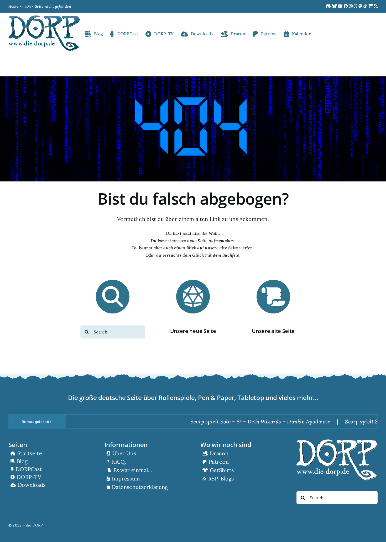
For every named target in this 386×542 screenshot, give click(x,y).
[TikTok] (365, 6)
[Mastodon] (360, 6)
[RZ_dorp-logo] (44, 17)
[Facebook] (346, 6)
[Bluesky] (335, 6)
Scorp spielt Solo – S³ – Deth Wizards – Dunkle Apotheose (242, 421)
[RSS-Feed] (376, 6)
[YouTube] (340, 6)
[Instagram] (351, 6)
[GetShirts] (371, 6)
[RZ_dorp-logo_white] (337, 441)
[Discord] (329, 6)
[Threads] (356, 6)
